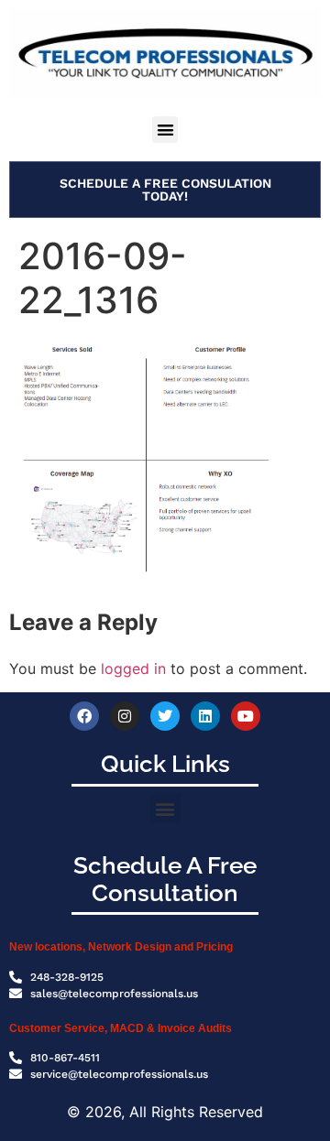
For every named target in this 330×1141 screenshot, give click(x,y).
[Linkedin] (205, 716)
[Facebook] (84, 716)
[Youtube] (245, 716)
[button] (165, 129)
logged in (133, 668)
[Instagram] (124, 716)
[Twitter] (165, 716)
